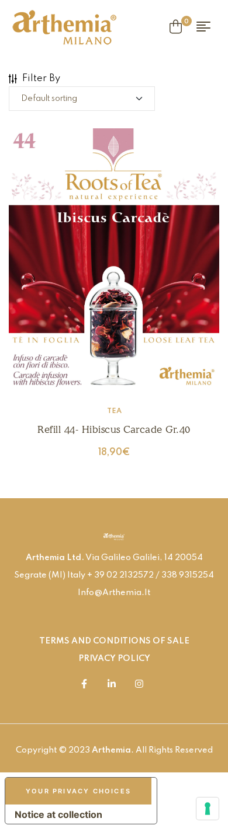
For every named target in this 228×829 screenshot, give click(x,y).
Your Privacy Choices (78, 791)
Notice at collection (58, 814)
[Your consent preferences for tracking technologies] (207, 808)
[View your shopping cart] (176, 26)
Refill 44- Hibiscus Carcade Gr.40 (114, 429)
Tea (114, 411)
